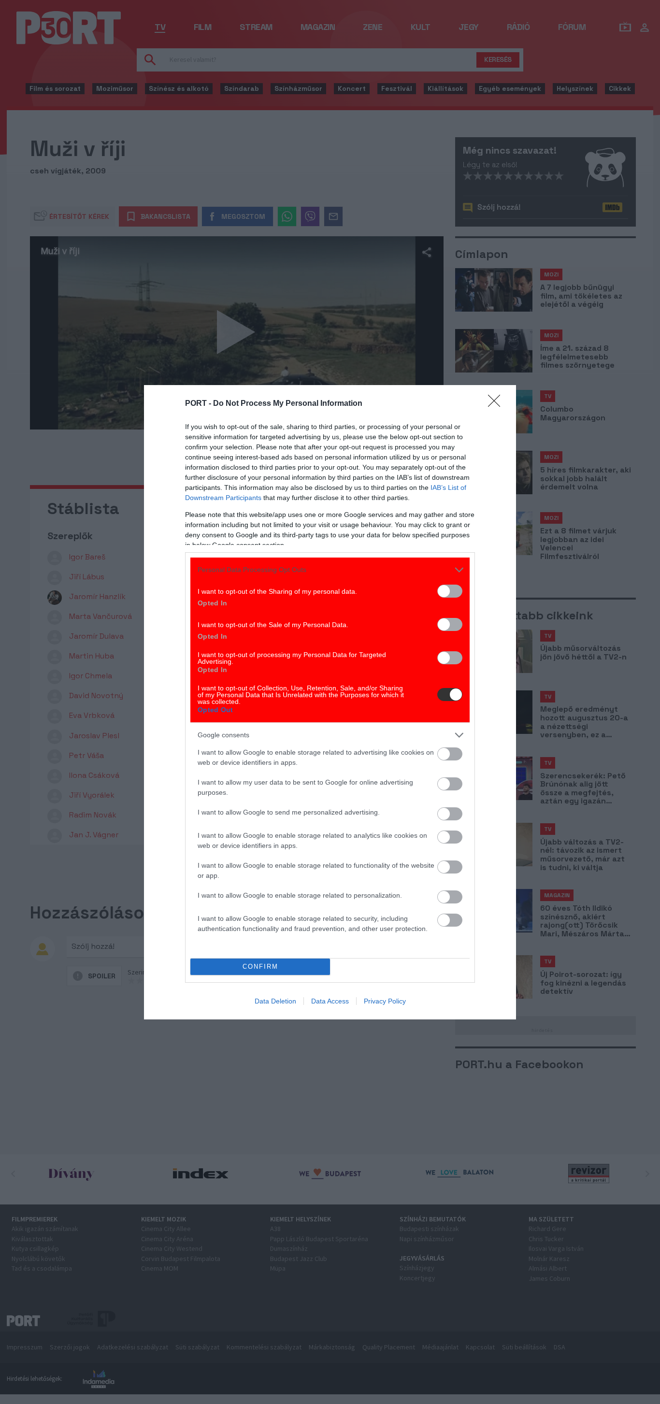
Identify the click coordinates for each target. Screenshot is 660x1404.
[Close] (497, 404)
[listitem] (330, 570)
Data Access (330, 1001)
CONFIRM (260, 966)
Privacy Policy (385, 1001)
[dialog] (330, 702)
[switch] (449, 591)
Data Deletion (275, 1001)
